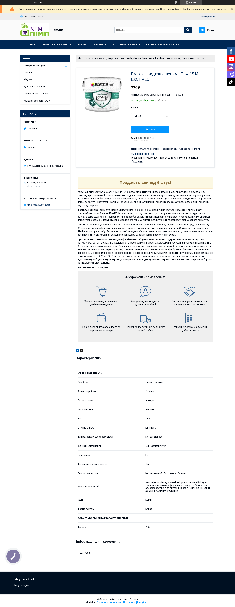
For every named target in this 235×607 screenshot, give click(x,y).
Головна (29, 44)
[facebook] (77, 351)
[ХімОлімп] (34, 35)
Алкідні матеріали (136, 58)
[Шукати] (188, 30)
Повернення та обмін (36, 93)
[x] (81, 351)
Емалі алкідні (156, 58)
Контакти (100, 44)
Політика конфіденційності (136, 602)
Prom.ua (134, 599)
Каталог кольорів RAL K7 (162, 44)
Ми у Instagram (22, 585)
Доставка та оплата (126, 44)
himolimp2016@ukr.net (38, 205)
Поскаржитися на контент (109, 602)
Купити (150, 129)
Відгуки (28, 79)
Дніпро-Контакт (115, 58)
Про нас (82, 44)
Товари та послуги (54, 44)
